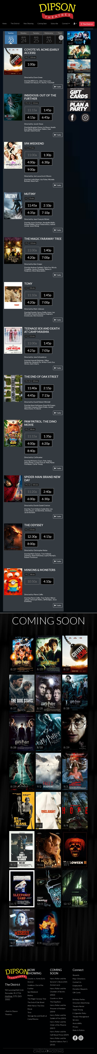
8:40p (31, 451)
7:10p (46, 212)
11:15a (32, 110)
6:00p (31, 499)
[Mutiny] (13, 205)
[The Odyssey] (13, 536)
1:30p (47, 155)
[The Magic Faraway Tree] (13, 250)
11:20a (32, 491)
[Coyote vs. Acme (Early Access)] (13, 61)
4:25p (31, 350)
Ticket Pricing (78, 1010)
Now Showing (28, 23)
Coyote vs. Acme (56, 998)
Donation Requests (80, 989)
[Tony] (13, 295)
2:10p (47, 205)
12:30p (32, 536)
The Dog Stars (55, 1002)
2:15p (47, 388)
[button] (75, 23)
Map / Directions (79, 979)
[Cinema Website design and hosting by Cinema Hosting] (48, 1050)
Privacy (75, 1027)
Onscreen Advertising (81, 1003)
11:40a (32, 388)
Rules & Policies (79, 1030)
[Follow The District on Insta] (80, 1037)
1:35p (47, 436)
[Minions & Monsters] (13, 581)
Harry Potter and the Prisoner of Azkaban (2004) (58, 1008)
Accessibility (77, 1023)
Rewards (76, 975)
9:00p (31, 169)
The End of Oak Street (36, 1002)
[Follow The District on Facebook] (75, 1037)
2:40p (47, 491)
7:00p (46, 257)
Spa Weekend (33, 992)
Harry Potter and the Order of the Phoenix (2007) (58, 1025)
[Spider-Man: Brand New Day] (13, 488)
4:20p (31, 257)
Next (61, 37)
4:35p (31, 212)
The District (15, 23)
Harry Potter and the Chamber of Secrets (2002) (58, 991)
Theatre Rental (78, 1006)
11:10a (32, 295)
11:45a (32, 205)
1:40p (47, 250)
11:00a (32, 155)
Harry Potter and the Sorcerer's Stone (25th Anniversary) (58, 981)
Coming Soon (42, 23)
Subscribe (54, 23)
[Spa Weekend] (13, 155)
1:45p (47, 110)
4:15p (31, 117)
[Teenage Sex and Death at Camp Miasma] (13, 340)
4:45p (31, 395)
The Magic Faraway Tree (37, 999)
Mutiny (30, 995)
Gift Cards (77, 992)
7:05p (46, 350)
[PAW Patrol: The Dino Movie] (13, 433)
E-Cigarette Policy (79, 1013)
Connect (65, 23)
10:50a (32, 581)
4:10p (47, 581)
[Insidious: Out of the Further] (13, 106)
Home (4, 23)
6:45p (46, 117)
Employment (77, 985)
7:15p (46, 395)
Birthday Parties (79, 999)
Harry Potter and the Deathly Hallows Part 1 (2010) (59, 1041)
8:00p (31, 544)
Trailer (58, 87)
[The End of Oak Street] (13, 388)
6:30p (46, 162)
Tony (29, 1012)
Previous (5, 37)
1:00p (31, 64)
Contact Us (77, 982)
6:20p (46, 443)
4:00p (31, 162)
